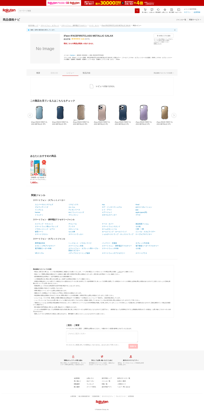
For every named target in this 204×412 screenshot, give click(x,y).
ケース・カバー (94, 25)
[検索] (137, 10)
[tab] (38, 73)
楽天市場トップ (33, 25)
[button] (152, 10)
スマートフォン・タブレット (50, 25)
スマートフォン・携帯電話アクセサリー (74, 25)
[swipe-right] (174, 115)
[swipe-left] (30, 115)
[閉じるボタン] (175, 30)
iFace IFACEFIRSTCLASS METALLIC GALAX (116, 25)
